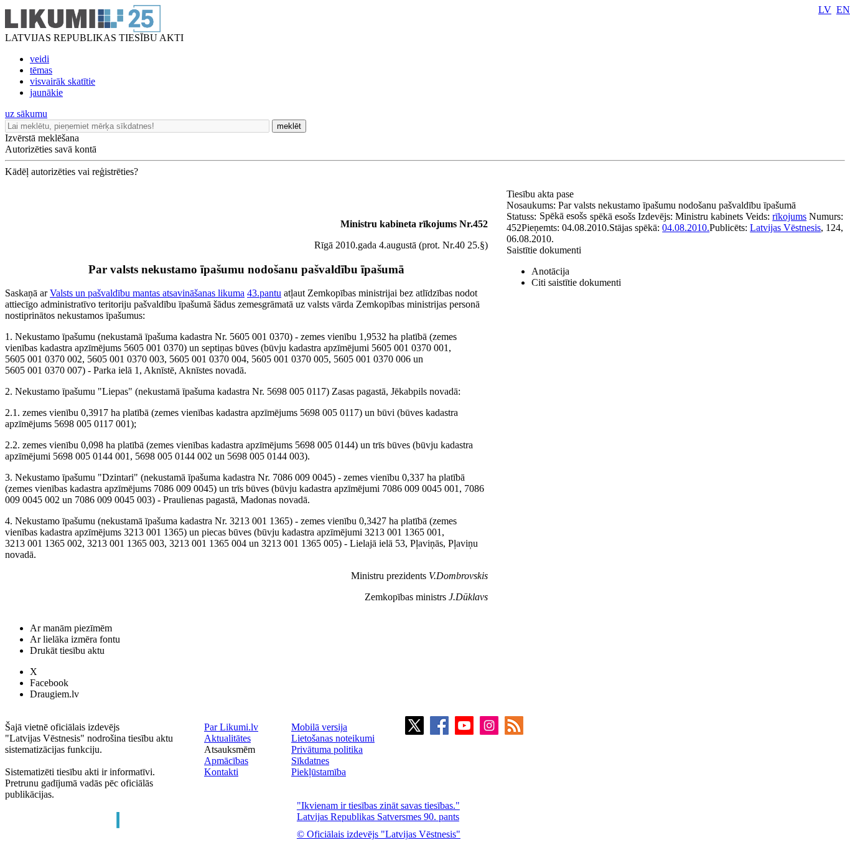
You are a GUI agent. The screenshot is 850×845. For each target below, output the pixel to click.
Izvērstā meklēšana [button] (42, 138)
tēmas (41, 70)
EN (843, 9)
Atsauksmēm (229, 749)
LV (824, 9)
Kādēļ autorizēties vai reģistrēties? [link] (71, 171)
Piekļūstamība (318, 772)
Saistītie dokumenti (544, 250)
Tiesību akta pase (541, 194)
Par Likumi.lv (231, 727)
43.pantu (264, 293)
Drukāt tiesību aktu (67, 650)
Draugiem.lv (54, 694)
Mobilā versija (319, 727)
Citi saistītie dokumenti (576, 282)
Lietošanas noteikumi (333, 738)
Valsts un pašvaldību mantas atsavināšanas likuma (147, 293)
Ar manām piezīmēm (71, 628)
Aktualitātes (227, 738)
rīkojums (789, 216)
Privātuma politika (327, 749)
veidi (39, 59)
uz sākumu (26, 113)
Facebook (49, 682)
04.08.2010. (685, 227)
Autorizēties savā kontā (50, 149)
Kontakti (221, 772)
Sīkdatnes (310, 760)
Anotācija (550, 271)
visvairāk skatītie (62, 81)
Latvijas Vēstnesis (785, 227)
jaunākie (46, 92)
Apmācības (226, 760)
